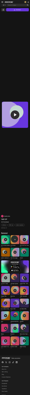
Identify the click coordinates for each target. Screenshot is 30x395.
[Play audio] (15, 114)
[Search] (27, 5)
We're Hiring (5, 371)
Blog (3, 374)
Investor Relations (6, 377)
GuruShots (4, 386)
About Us (4, 369)
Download (18, 9)
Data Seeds (4, 391)
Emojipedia (4, 383)
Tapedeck (4, 388)
